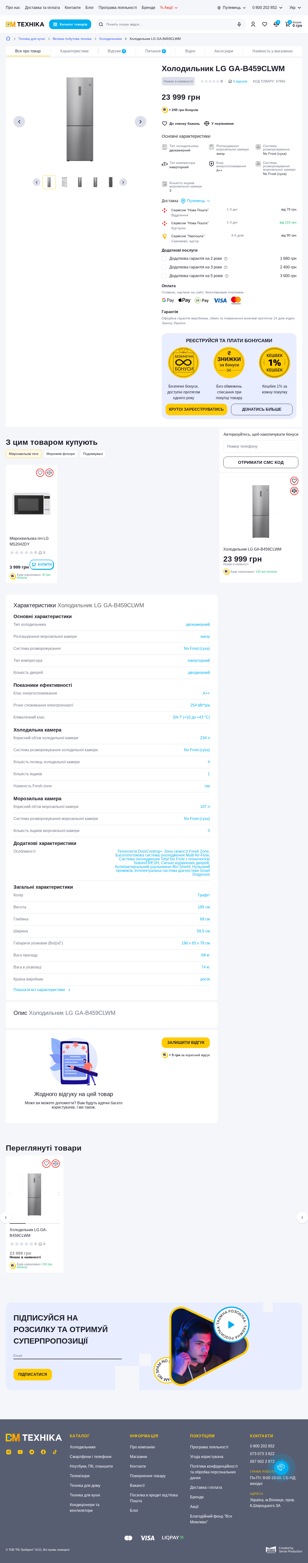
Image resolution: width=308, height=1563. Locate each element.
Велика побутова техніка (72, 39)
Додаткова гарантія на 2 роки (195, 258)
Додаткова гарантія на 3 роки (195, 267)
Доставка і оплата (206, 1487)
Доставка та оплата (42, 8)
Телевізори (80, 1476)
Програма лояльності (118, 8)
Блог (89, 8)
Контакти (73, 8)
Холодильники (110, 39)
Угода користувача (206, 1457)
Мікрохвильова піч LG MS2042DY (29, 541)
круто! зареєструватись (196, 409)
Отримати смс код (261, 462)
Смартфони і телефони (90, 1457)
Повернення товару (148, 1476)
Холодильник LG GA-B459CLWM (28, 1233)
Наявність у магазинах (272, 51)
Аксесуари (223, 51)
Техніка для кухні (31, 39)
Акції (194, 1507)
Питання (155, 51)
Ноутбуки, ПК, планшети (91, 1466)
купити (45, 564)
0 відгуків (240, 81)
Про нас (13, 8)
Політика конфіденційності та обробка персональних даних (214, 1472)
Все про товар (28, 51)
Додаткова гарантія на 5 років (196, 276)
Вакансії (137, 1485)
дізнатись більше (262, 409)
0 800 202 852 (264, 8)
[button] (36, 182)
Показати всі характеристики (39, 990)
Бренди (148, 8)
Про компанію (142, 1447)
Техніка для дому (85, 1485)
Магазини (138, 1457)
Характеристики (74, 51)
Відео (190, 51)
